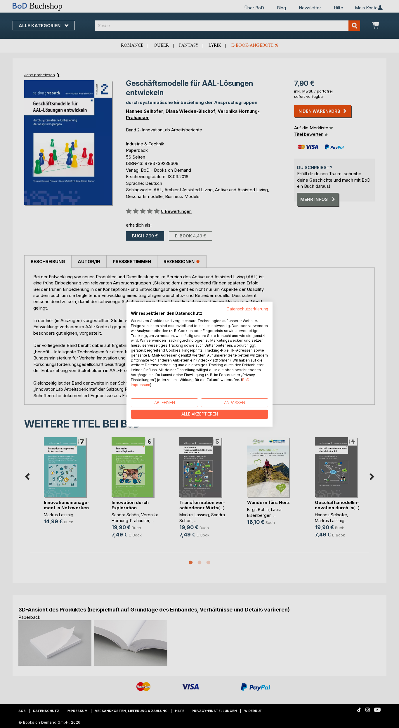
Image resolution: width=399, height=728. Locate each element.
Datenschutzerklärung (247, 308)
